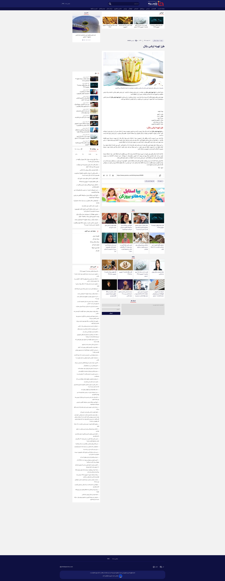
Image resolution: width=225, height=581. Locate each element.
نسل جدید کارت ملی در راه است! (90, 449)
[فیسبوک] (110, 175)
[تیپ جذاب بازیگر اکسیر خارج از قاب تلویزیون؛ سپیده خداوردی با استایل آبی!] (109, 238)
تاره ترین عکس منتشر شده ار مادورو (90, 344)
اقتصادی (154, 9)
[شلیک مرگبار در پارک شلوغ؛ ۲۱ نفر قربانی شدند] (94, 79)
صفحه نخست (161, 9)
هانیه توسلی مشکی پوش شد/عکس (158, 273)
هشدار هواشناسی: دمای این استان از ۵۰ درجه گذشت (86, 355)
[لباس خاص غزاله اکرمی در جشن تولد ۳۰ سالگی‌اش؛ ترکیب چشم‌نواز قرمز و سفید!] (125, 238)
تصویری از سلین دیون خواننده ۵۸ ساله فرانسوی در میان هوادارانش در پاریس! (141, 294)
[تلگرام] (107, 175)
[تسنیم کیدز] (133, 195)
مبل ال (97, 251)
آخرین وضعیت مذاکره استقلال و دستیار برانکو (88, 329)
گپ (163, 567)
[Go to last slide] (74, 24)
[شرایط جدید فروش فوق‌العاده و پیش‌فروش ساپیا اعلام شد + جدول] (157, 284)
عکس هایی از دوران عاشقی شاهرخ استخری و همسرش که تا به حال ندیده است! (141, 227)
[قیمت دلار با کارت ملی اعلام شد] (94, 117)
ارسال (111, 313)
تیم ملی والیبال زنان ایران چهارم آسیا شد (89, 457)
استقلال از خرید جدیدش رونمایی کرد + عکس (88, 326)
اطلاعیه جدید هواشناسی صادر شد (90, 332)
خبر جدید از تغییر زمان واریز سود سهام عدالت (82, 112)
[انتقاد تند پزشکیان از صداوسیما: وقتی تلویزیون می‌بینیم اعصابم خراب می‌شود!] (94, 91)
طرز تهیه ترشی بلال (149, 181)
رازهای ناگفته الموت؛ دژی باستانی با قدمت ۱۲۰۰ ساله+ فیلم (157, 247)
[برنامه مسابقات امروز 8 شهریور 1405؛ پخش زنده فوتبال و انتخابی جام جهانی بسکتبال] (94, 123)
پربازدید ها (93, 149)
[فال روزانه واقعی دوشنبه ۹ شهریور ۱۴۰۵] (156, 20)
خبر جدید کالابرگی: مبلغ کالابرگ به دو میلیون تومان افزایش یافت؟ (82, 105)
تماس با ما (67, 4)
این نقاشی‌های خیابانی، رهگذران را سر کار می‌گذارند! (85, 36)
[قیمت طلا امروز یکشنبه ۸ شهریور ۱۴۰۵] (110, 20)
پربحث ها (77, 149)
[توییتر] (104, 175)
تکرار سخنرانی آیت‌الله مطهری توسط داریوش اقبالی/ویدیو (111, 294)
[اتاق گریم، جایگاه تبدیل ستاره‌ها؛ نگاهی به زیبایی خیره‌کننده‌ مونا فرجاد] (125, 218)
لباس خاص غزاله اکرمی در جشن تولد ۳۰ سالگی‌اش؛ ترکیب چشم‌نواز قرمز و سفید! (126, 248)
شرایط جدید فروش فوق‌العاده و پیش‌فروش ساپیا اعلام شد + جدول (158, 294)
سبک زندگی (110, 9)
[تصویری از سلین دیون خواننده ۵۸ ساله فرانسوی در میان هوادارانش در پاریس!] (141, 284)
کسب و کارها (94, 9)
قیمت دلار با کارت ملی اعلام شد (82, 117)
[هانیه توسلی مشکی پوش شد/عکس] (157, 265)
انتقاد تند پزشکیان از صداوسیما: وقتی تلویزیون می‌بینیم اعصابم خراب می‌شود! (82, 92)
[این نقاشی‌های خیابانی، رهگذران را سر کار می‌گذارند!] (86, 24)
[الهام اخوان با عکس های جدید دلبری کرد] (109, 218)
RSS (63, 4)
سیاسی (148, 9)
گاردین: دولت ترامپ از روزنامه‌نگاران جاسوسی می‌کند (86, 363)
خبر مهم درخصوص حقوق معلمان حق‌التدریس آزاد (87, 379)
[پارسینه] (155, 3)
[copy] (159, 175)
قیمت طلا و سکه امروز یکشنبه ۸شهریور (125, 26)
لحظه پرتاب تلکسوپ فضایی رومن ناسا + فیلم (82, 99)
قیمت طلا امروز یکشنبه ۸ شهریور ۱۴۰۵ (110, 26)
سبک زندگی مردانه (94, 242)
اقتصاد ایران (96, 236)
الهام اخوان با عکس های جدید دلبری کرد (110, 226)
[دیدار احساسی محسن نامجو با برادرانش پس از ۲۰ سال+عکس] (125, 284)
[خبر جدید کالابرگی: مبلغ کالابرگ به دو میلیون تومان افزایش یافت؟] (94, 104)
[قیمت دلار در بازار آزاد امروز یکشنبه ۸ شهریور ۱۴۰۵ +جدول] (141, 20)
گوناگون (161, 13)
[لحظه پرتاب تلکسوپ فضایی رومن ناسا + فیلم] (94, 98)
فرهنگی (131, 9)
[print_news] (113, 175)
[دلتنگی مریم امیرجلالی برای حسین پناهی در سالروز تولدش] (141, 238)
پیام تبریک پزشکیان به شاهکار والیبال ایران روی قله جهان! (82, 131)
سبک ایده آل (96, 239)
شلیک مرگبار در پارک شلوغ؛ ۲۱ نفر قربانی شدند (82, 80)
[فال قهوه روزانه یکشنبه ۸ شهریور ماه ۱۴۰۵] (109, 265)
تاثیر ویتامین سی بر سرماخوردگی (91, 366)
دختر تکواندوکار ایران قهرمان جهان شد (89, 390)
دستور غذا (160, 181)
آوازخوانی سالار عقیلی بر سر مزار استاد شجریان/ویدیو (86, 447)
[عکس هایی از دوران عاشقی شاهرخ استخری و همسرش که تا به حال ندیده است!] (141, 218)
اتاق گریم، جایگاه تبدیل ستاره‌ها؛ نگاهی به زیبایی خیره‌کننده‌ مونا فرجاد (126, 227)
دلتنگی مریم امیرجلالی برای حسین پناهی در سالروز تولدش (142, 247)
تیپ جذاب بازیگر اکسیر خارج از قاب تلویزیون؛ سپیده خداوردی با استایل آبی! (110, 248)
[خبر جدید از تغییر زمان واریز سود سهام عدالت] (94, 111)
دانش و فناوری (118, 9)
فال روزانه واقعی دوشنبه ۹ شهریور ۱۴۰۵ (156, 26)
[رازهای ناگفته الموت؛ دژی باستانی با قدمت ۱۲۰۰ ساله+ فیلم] (157, 238)
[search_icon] (110, 4)
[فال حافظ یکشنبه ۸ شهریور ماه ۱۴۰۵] (125, 265)
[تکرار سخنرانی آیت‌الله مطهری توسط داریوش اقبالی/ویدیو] (109, 284)
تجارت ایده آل (95, 245)
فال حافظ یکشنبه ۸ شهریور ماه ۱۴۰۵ (125, 273)
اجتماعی (136, 9)
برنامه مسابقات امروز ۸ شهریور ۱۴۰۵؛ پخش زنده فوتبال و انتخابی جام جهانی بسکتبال (82, 124)
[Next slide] (98, 24)
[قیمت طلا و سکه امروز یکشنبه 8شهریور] (125, 20)
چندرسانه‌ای (102, 9)
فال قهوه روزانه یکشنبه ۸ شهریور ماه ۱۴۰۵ (110, 273)
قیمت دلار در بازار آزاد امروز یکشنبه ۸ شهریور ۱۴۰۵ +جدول (141, 26)
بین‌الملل (142, 9)
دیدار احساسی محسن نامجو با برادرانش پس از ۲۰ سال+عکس (125, 294)
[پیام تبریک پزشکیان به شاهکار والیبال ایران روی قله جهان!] (94, 130)
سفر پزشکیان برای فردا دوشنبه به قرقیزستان (88, 371)
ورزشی (125, 9)
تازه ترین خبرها (95, 248)
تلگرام (156, 567)
